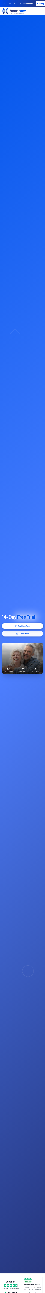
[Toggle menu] (41, 11)
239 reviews (14, 1288)
